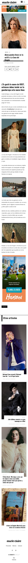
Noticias (14, 545)
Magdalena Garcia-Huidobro (17, 424)
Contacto (20, 545)
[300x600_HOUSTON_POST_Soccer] (14, 303)
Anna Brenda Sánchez (9, 379)
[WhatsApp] (17, 69)
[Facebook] (6, 69)
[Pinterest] (13, 69)
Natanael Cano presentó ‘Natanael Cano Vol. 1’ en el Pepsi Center (12, 375)
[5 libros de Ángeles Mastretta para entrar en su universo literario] (14, 507)
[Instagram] (15, 550)
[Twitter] (9, 69)
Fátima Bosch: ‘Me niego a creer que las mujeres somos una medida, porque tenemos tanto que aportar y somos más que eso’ (12, 479)
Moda (6, 52)
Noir (14, 557)
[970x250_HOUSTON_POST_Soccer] (14, 11)
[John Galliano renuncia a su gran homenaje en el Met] (14, 400)
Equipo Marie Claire (14, 66)
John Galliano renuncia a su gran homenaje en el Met (16, 420)
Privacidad (8, 545)
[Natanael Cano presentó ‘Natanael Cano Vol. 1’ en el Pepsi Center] (14, 349)
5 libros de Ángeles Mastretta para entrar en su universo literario (15, 526)
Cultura (23, 523)
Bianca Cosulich (7, 485)
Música (5, 372)
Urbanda (14, 559)
